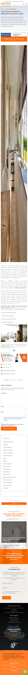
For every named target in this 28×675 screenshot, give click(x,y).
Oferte (5, 458)
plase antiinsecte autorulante (9, 312)
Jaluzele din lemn (7, 447)
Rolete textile (6, 474)
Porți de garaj (6, 466)
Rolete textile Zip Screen (9, 477)
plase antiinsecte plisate (8, 315)
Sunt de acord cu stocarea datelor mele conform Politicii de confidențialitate (12, 425)
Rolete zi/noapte (7, 480)
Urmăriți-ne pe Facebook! (12, 34)
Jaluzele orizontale (8, 452)
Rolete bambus (7, 469)
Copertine (5, 444)
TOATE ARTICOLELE (8, 442)
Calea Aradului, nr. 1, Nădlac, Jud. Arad (14, 618)
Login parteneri (20, 1)
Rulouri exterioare (7, 482)
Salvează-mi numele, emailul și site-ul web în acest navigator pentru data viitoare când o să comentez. (14, 419)
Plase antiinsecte (10, 9)
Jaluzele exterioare (8, 450)
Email (2, 412)
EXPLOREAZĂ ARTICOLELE (13, 519)
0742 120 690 (14, 611)
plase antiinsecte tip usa (8, 322)
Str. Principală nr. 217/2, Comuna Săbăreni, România (14, 608)
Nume (2, 406)
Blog (2, 9)
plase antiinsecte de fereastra (9, 319)
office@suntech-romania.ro (10, 1)
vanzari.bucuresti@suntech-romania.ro (14, 612)
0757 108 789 (14, 620)
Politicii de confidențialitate (8, 593)
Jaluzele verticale (7, 455)
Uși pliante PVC (7, 485)
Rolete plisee (6, 471)
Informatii (5, 488)
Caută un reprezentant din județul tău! (14, 635)
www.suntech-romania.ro (8, 373)
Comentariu (4, 393)
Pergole (5, 461)
